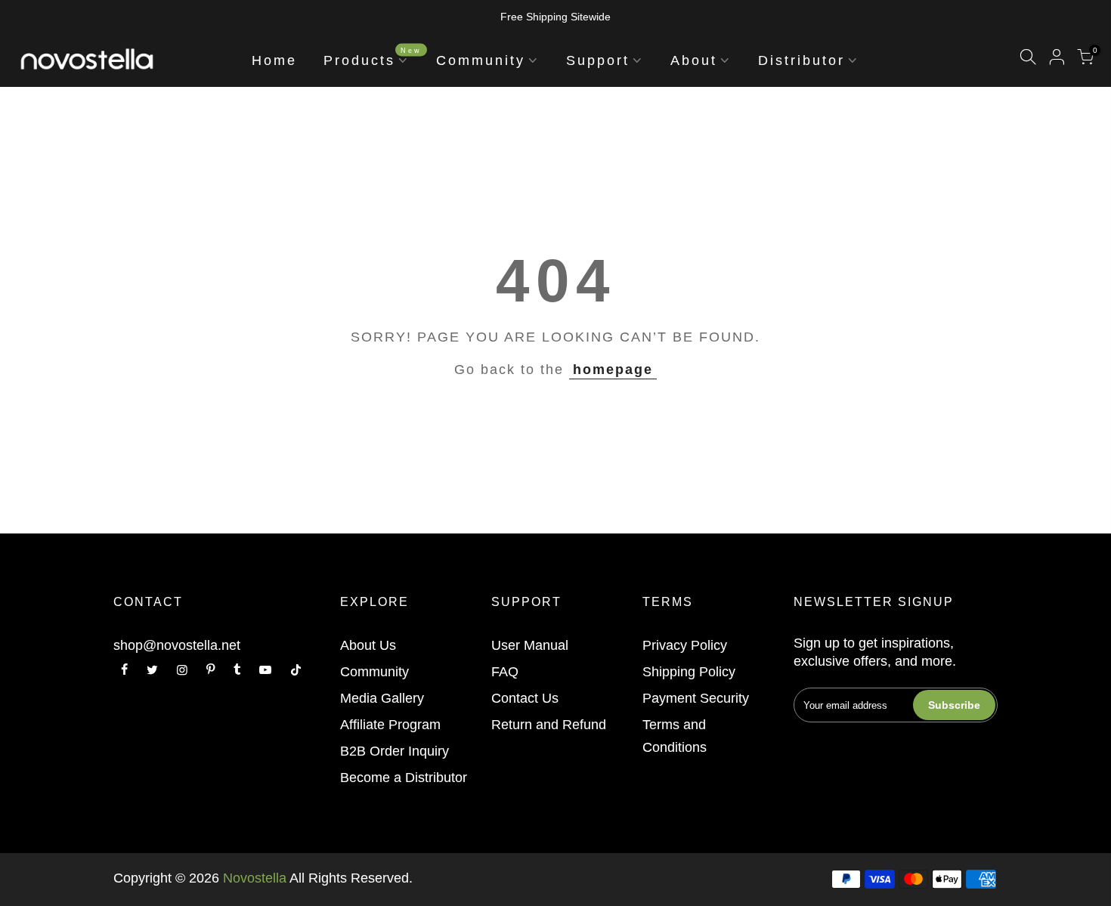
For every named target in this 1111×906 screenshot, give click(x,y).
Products (372, 57)
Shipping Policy (688, 671)
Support (598, 60)
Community (480, 60)
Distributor (801, 60)
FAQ (504, 671)
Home (274, 60)
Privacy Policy (684, 645)
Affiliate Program (390, 724)
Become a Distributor (403, 777)
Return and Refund (548, 724)
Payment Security (695, 698)
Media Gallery (382, 698)
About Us (368, 645)
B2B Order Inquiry (394, 751)
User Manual (529, 645)
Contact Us (525, 698)
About (693, 60)
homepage (613, 369)
